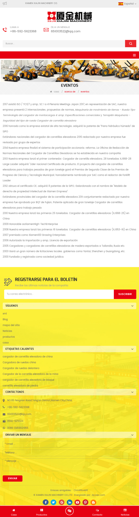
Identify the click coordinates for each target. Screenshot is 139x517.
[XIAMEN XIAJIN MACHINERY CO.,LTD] (69, 16)
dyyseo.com (98, 495)
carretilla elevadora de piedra (20, 386)
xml (5, 314)
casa (56, 91)
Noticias (7, 331)
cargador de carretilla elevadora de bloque (28, 380)
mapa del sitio (11, 325)
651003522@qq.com (65, 31)
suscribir (125, 294)
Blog (5, 319)
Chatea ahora (69, 511)
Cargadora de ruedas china (19, 363)
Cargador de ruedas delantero (21, 368)
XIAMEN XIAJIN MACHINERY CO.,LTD (47, 3)
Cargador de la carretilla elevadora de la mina (30, 374)
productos (9, 337)
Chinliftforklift (81, 490)
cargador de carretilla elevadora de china (28, 357)
